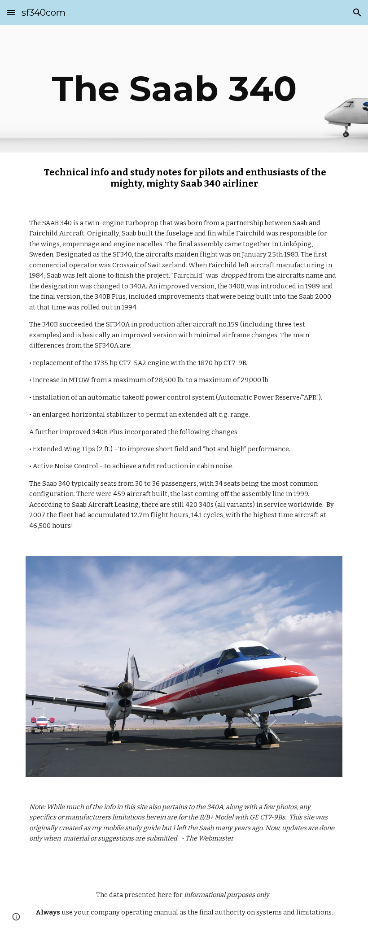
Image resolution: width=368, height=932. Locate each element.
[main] (184, 89)
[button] (11, 12)
